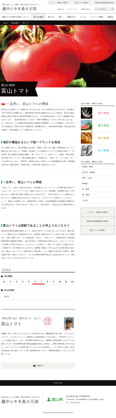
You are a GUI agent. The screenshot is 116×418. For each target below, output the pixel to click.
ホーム (5, 23)
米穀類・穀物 (87, 167)
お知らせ (60, 9)
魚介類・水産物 (88, 172)
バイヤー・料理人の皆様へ (58, 3)
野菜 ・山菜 (87, 178)
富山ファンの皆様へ (82, 3)
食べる (51, 17)
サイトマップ (72, 9)
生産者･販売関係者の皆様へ (105, 3)
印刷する (40, 366)
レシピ (83, 17)
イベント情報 (97, 17)
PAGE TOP (58, 383)
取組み (111, 17)
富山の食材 (38, 17)
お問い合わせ (86, 9)
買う (61, 17)
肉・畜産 (85, 189)
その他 (84, 200)
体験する (71, 17)
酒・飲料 (85, 195)
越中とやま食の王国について (15, 17)
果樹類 (84, 184)
